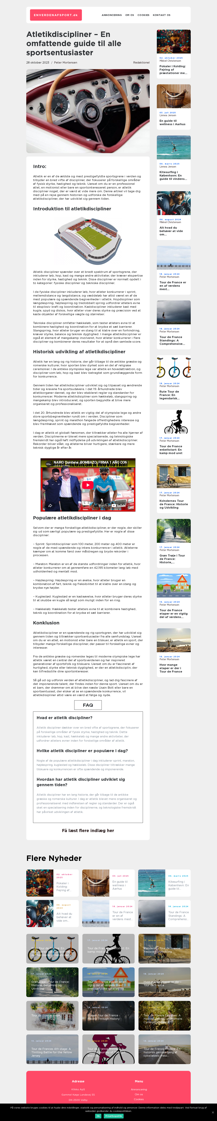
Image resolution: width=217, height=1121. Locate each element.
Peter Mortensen (65, 62)
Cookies (143, 15)
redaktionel (141, 62)
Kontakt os (162, 15)
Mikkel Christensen (170, 61)
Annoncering (112, 15)
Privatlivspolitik (113, 1116)
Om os (129, 15)
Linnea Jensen (168, 115)
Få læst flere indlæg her (88, 830)
